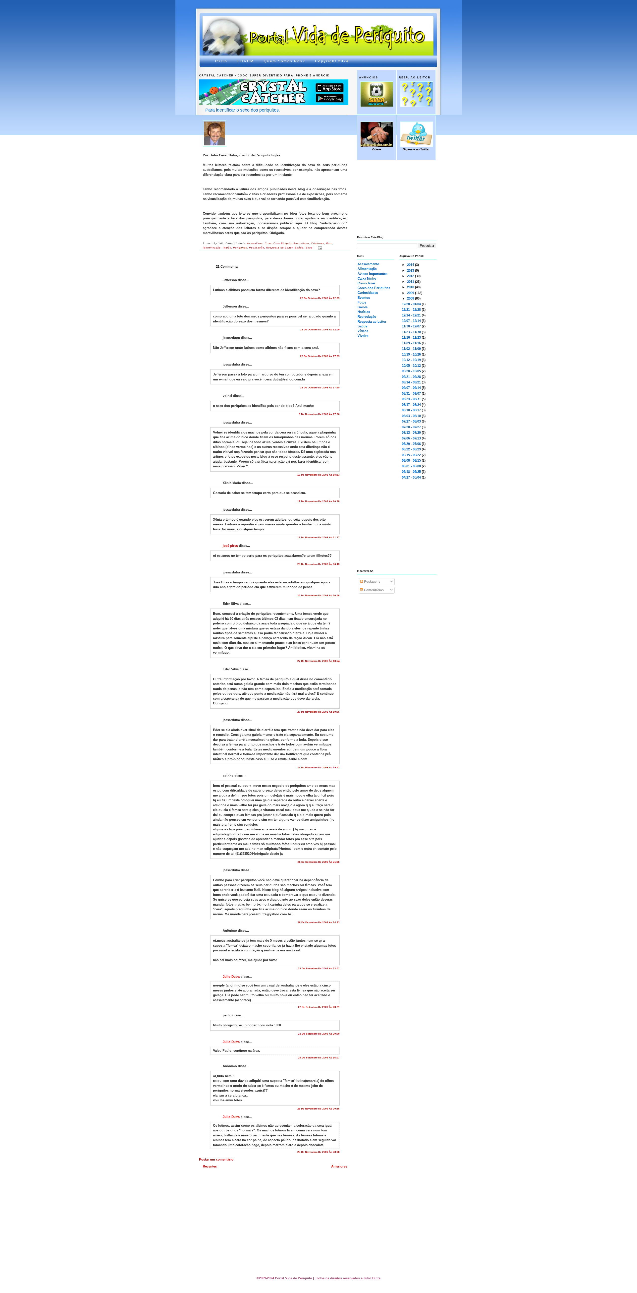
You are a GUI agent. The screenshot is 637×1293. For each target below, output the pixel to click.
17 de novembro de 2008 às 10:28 (318, 501)
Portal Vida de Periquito (289, 28)
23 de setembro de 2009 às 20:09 (319, 1033)
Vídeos (363, 331)
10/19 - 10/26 (412, 354)
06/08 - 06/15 (412, 460)
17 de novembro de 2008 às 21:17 (318, 537)
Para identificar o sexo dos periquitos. (242, 110)
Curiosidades (368, 293)
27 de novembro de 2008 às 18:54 (318, 661)
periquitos (240, 247)
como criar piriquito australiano (287, 243)
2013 (411, 270)
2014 (411, 265)
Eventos (364, 298)
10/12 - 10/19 (412, 360)
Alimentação (367, 269)
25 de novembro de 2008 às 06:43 (318, 564)
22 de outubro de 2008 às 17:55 (320, 387)
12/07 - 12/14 (412, 321)
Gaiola (363, 307)
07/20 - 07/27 (412, 427)
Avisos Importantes (372, 274)
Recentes (210, 1166)
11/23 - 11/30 (412, 332)
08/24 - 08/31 (412, 399)
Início (221, 61)
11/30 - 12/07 (412, 326)
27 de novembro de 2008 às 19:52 (318, 767)
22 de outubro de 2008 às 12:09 (320, 298)
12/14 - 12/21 (412, 315)
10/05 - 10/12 (412, 366)
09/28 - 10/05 (412, 371)
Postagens (371, 581)
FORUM (245, 61)
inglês (227, 247)
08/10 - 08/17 (412, 410)
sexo (309, 247)
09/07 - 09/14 (412, 388)
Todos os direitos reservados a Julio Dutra (347, 1278)
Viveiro (363, 336)
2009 (411, 293)
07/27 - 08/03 (412, 421)
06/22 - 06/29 (412, 449)
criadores (317, 243)
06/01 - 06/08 (412, 466)
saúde (299, 247)
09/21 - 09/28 (412, 377)
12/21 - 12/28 (412, 309)
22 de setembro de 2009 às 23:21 (319, 1007)
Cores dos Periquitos (374, 288)
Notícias (364, 312)
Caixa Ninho (367, 278)
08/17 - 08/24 (412, 405)
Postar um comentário (216, 1159)
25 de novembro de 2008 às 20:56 (318, 595)
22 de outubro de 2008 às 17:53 (320, 356)
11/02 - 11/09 (412, 349)
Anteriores (339, 1166)
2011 (411, 282)
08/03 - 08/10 (412, 416)
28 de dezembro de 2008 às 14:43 (319, 922)
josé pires (230, 546)
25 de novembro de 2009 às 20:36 (318, 1108)
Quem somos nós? (284, 61)
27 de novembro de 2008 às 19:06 (318, 711)
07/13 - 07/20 (412, 432)
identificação (212, 247)
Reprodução (367, 316)
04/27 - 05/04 (412, 477)
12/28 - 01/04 (412, 304)
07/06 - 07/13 (412, 438)
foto (329, 243)
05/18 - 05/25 (412, 472)
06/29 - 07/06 (412, 444)
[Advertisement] (319, 1182)
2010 (411, 287)
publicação (256, 247)
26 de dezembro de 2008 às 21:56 (319, 862)
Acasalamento (368, 264)
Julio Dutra (231, 977)
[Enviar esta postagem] (319, 247)
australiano (255, 243)
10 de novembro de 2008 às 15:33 (318, 474)
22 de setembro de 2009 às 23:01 (319, 968)
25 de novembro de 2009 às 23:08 (318, 1152)
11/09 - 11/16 (412, 343)
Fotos (362, 302)
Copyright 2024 (332, 61)
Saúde (362, 326)
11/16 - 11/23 (412, 337)
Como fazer (366, 283)
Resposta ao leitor (279, 247)
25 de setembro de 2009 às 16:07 (319, 1057)
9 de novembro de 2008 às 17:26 (319, 414)
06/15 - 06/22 (412, 455)
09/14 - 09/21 (412, 382)
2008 (411, 298)
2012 (411, 276)
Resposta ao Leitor (372, 321)
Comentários (373, 590)
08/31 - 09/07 (412, 393)
